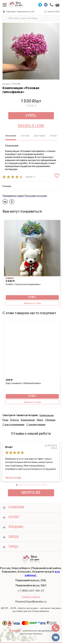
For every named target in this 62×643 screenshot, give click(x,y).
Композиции (47, 415)
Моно (40, 419)
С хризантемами (35, 424)
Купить (31, 116)
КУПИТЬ (32, 297)
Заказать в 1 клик (31, 126)
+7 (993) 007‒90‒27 (31, 590)
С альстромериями (13, 424)
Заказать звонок (31, 596)
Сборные (50, 419)
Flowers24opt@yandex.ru (31, 601)
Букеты (14, 419)
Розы (5, 419)
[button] (16, 485)
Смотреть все (31, 493)
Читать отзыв (13, 477)
